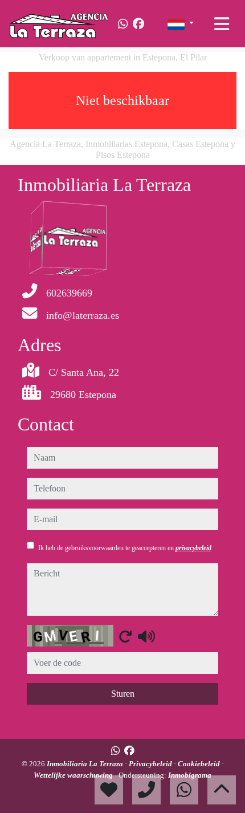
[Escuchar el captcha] (146, 636)
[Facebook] (138, 24)
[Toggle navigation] (221, 24)
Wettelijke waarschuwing (74, 775)
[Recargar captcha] (125, 636)
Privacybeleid (151, 763)
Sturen (122, 693)
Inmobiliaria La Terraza (86, 763)
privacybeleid (193, 548)
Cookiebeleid (200, 763)
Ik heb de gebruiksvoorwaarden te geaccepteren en (124, 548)
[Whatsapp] (123, 24)
